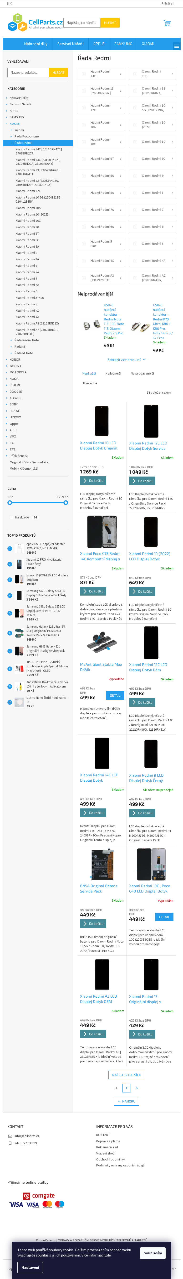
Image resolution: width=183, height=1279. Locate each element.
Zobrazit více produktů (124, 360)
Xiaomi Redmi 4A (27, 317)
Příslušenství (19, 456)
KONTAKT (103, 1135)
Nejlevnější (113, 373)
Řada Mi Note (24, 353)
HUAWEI (15, 411)
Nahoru (128, 1101)
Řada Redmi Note (27, 340)
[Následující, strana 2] (126, 1088)
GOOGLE (16, 366)
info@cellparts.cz (27, 1136)
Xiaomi (19, 130)
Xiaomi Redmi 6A (27, 285)
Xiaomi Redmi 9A (27, 246)
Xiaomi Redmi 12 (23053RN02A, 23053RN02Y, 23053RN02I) (37, 182)
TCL (12, 443)
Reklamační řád (107, 1147)
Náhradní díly (19, 98)
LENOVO (15, 417)
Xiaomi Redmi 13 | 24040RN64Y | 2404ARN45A (38, 172)
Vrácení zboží (105, 1153)
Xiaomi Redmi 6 (26, 291)
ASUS (13, 430)
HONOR (15, 359)
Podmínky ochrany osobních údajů (120, 1165)
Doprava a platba (108, 1141)
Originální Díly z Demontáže (29, 462)
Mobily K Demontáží (24, 468)
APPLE (14, 110)
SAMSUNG (17, 117)
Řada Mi (20, 346)
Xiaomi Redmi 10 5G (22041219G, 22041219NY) (38, 199)
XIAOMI (15, 123)
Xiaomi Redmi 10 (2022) (32, 214)
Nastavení (30, 1267)
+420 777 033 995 (26, 1143)
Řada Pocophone (27, 136)
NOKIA (14, 378)
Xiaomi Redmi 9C (27, 240)
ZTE (12, 449)
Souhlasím (153, 1253)
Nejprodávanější (142, 373)
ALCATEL (16, 398)
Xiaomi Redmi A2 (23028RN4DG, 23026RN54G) (38, 332)
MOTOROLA (18, 372)
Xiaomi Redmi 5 (26, 304)
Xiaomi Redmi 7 (26, 278)
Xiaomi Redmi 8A (27, 259)
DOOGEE (16, 391)
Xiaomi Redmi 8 (26, 265)
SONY (14, 404)
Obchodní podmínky (110, 1159)
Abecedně (89, 383)
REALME (15, 385)
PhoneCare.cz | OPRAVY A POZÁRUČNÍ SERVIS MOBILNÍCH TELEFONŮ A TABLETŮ (91, 1240)
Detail (115, 695)
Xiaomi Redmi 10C (28, 220)
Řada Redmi (23, 143)
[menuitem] (35, 44)
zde (108, 1255)
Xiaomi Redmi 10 (27, 227)
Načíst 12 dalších (126, 1075)
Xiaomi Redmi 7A (27, 272)
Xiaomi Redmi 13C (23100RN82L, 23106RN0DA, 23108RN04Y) (38, 162)
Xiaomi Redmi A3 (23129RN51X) (37, 323)
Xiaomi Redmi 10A (28, 208)
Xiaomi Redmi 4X (27, 310)
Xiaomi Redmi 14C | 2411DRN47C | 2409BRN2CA (39, 151)
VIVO (13, 436)
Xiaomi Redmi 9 (26, 252)
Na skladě (26, 517)
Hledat (110, 23)
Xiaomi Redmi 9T (27, 233)
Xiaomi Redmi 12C (28, 191)
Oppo (14, 423)
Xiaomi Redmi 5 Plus (30, 298)
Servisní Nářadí (20, 104)
